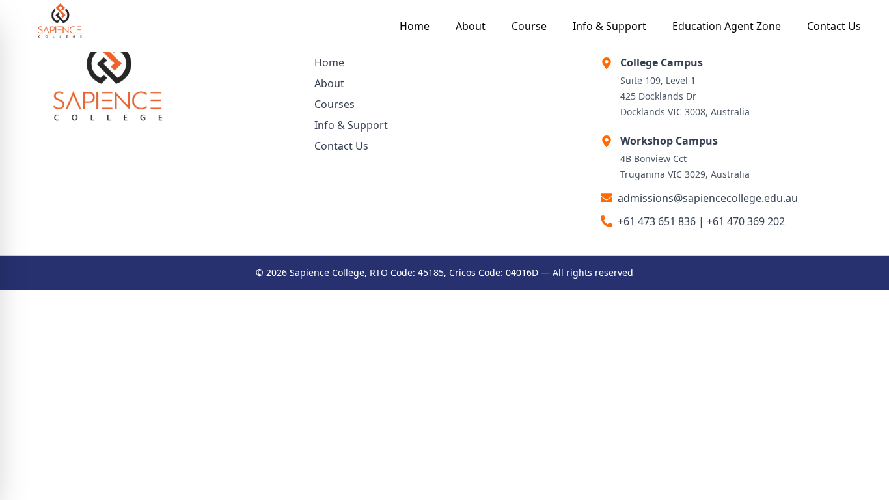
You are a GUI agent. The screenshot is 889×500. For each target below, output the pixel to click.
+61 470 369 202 (746, 221)
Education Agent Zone (726, 26)
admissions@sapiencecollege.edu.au (708, 198)
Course (529, 26)
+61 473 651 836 (657, 221)
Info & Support (609, 26)
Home (415, 26)
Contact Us (834, 26)
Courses (334, 104)
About (471, 26)
